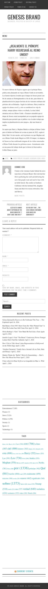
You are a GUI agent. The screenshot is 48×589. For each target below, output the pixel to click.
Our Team (7, 2)
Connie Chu (23, 58)
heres (40, 453)
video (23, 493)
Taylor (24, 484)
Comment (7, 235)
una (18, 489)
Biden (5, 444)
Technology (6, 429)
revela (16, 478)
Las (6, 458)
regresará (33, 158)
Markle (34, 458)
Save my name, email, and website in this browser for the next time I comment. (20, 289)
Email (5, 266)
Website (6, 275)
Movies (20, 463)
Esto (21, 453)
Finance (5, 412)
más (35, 463)
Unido (43, 158)
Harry (15, 158)
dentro (23, 448)
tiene (31, 484)
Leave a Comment (35, 58)
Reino (39, 158)
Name (5, 256)
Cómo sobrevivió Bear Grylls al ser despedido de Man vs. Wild (23, 361)
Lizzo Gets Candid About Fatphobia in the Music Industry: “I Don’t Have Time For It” (14, 211)
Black (12, 444)
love (25, 458)
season (26, 478)
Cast (19, 444)
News (6, 158)
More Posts (20, 196)
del (13, 448)
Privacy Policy (9, 7)
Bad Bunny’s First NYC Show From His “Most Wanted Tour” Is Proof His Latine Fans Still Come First (23, 327)
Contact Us (33, 7)
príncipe (20, 158)
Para (10, 469)
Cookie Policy (18, 2)
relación (7, 478)
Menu (4, 35)
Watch (32, 493)
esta (7, 453)
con (29, 443)
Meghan (9, 462)
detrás (32, 449)
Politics (4, 419)
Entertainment (7, 408)
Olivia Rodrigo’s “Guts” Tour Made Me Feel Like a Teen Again (23, 331)
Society (4, 422)
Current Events (25, 571)
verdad (29, 488)
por (21, 468)
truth (11, 489)
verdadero (13, 493)
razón (14, 473)
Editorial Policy (31, 2)
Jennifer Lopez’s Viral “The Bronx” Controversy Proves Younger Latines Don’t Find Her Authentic (24, 338)
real (23, 474)
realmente (26, 158)
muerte (28, 463)
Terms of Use (21, 7)
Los (16, 458)
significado (38, 478)
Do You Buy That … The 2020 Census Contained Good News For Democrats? (33, 211)
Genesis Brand (24, 17)
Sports (4, 426)
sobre (11, 483)
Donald (39, 449)
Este (15, 453)
